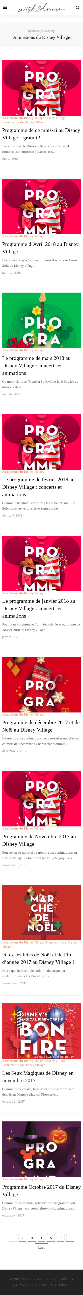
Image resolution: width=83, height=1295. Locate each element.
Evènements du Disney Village (23, 122)
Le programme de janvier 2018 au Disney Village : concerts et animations (38, 608)
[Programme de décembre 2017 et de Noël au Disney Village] (41, 684)
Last (41, 1247)
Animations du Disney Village (23, 118)
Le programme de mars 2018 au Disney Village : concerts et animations (36, 365)
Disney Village (55, 118)
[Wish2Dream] (41, 7)
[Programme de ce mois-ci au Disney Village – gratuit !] (41, 88)
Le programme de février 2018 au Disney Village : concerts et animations (38, 487)
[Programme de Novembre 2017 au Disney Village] (41, 798)
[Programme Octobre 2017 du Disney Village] (41, 1149)
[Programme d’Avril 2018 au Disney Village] (41, 206)
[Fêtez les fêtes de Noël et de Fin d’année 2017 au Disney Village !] (41, 912)
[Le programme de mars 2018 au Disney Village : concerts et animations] (41, 320)
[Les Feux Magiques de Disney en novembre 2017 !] (41, 1031)
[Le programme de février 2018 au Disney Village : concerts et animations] (41, 441)
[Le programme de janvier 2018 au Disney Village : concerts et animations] (41, 563)
